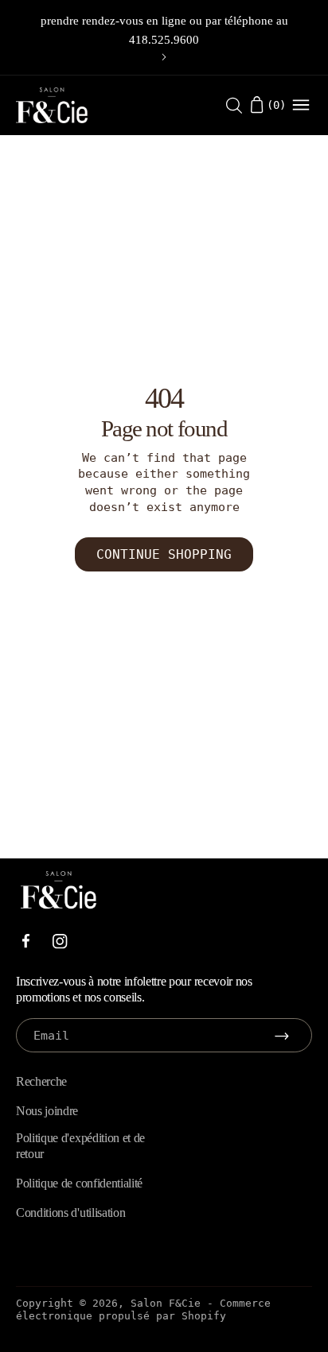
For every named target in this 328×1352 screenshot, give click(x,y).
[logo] (52, 105)
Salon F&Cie (166, 1303)
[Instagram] (60, 941)
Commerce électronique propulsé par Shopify (143, 1309)
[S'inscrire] (281, 1035)
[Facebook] (25, 941)
